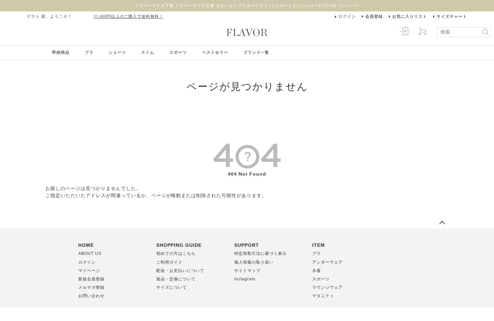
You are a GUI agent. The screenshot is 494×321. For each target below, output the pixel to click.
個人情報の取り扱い (254, 262)
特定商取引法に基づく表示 (260, 253)
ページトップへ (442, 223)
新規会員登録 (91, 279)
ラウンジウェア (327, 287)
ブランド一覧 (256, 52)
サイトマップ (247, 270)
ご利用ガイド (169, 262)
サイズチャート (452, 16)
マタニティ (323, 295)
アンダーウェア (327, 262)
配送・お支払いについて (180, 270)
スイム (147, 52)
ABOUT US (89, 253)
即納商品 (61, 52)
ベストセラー (215, 52)
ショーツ (117, 52)
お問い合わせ (91, 295)
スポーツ (178, 52)
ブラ (89, 52)
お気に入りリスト (409, 16)
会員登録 (374, 16)
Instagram (244, 279)
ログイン (347, 16)
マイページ (89, 270)
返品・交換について (176, 279)
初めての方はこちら (176, 253)
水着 (316, 270)
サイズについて (171, 287)
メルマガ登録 (91, 287)
